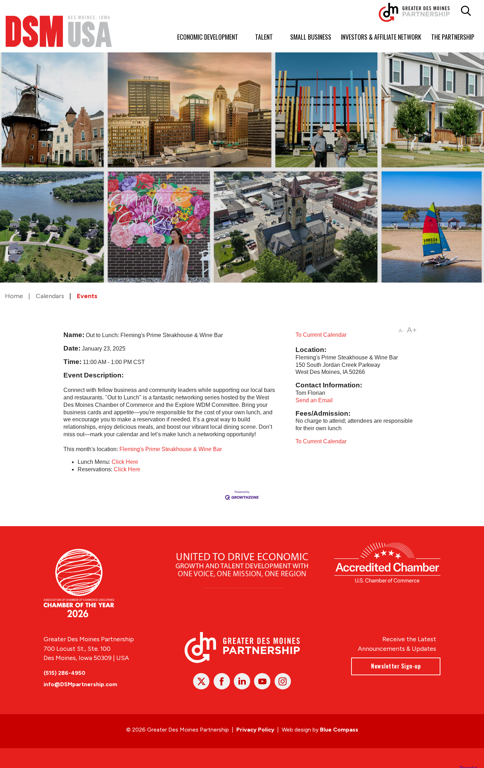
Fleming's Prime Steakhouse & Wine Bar (170, 449)
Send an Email (314, 400)
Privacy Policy (255, 729)
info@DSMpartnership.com (80, 684)
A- (401, 331)
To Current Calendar (321, 335)
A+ (412, 330)
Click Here (125, 462)
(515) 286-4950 (64, 673)
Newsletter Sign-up (396, 666)
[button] (465, 11)
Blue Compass (339, 729)
